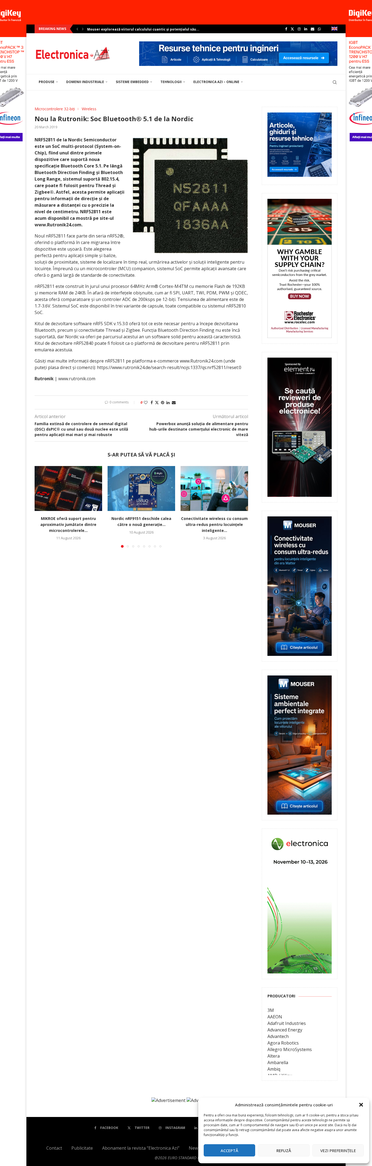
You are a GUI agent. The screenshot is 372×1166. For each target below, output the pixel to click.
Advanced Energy (284, 1030)
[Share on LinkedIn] (168, 402)
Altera (273, 1056)
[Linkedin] (305, 29)
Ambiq (273, 1069)
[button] (361, 1104)
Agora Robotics (283, 1043)
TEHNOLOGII (171, 82)
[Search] (334, 82)
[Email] (312, 29)
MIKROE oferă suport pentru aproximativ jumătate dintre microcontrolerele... (68, 524)
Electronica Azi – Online (216, 82)
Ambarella (277, 1062)
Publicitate (82, 1148)
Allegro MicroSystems (289, 1049)
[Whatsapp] (319, 29)
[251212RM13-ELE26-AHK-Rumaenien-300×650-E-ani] (299, 838)
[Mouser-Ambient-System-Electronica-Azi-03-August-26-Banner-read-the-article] (299, 679)
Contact (54, 1148)
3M (270, 1010)
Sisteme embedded (132, 82)
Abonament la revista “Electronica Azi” (140, 1148)
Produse (46, 82)
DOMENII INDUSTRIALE (85, 82)
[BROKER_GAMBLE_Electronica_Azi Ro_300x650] (299, 203)
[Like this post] (146, 402)
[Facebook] (286, 29)
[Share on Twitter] (157, 402)
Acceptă (229, 1150)
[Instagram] (299, 29)
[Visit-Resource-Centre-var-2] (238, 44)
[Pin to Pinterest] (162, 402)
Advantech (278, 1036)
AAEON (274, 1017)
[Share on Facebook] (152, 402)
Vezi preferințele (338, 1150)
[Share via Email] (174, 402)
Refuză (283, 1150)
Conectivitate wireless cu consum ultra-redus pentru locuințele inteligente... (214, 524)
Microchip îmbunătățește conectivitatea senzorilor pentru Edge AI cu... (148, 29)
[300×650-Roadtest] (299, 361)
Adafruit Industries (286, 1023)
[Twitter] (292, 29)
